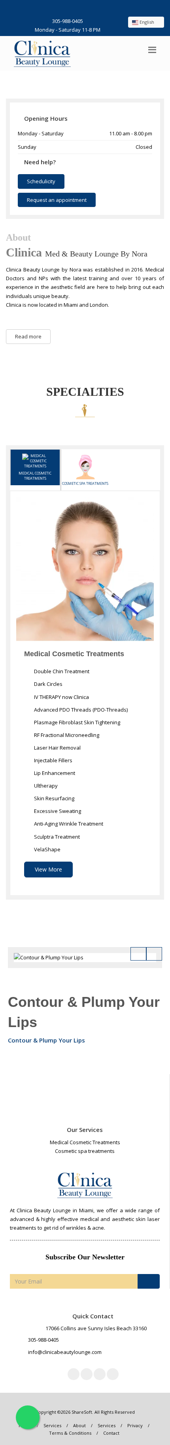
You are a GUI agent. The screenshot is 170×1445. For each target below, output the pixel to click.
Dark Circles (47, 683)
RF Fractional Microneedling (66, 735)
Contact (111, 1433)
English (146, 22)
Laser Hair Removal (57, 747)
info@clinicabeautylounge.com (65, 1352)
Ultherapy (45, 785)
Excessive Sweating (57, 811)
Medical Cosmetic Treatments (35, 476)
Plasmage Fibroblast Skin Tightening (76, 722)
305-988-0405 (67, 21)
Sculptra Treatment (56, 836)
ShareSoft (82, 1412)
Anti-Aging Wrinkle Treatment (68, 823)
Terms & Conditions (70, 1433)
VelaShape (46, 849)
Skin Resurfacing (53, 798)
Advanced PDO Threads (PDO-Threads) (80, 709)
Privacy (135, 1425)
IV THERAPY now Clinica (61, 697)
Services (52, 1425)
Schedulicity (41, 181)
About (79, 1425)
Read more (28, 336)
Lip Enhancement (54, 773)
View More (48, 869)
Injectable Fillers (52, 760)
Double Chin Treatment (61, 671)
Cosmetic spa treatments (85, 483)
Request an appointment (57, 199)
